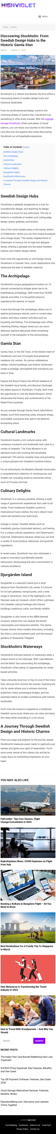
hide (26, 147)
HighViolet (31, 1120)
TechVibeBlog (11, 1125)
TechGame (23, 1125)
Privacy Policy (22, 1129)
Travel (14, 27)
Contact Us (34, 1129)
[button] (43, 16)
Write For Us (35, 1125)
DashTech (46, 1125)
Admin (4, 50)
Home (5, 27)
